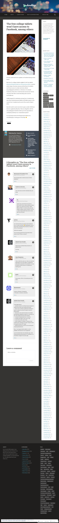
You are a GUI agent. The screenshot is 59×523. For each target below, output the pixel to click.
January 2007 (46, 432)
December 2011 (47, 324)
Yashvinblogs (29, 5)
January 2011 (46, 344)
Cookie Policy (23, 520)
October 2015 (46, 240)
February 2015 (47, 254)
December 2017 (47, 194)
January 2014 (46, 278)
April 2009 (46, 382)
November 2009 (47, 370)
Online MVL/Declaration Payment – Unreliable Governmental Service (48, 85)
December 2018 (47, 179)
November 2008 (47, 392)
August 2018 (46, 185)
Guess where (46, 97)
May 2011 (46, 337)
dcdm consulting (43, 467)
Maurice (48, 477)
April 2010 (46, 360)
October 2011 (46, 328)
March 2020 (46, 159)
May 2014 (46, 271)
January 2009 (46, 388)
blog (50, 455)
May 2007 (46, 425)
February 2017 (47, 212)
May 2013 (46, 293)
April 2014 (46, 273)
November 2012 (47, 304)
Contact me (45, 14)
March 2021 (46, 143)
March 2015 (46, 253)
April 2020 (46, 157)
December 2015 (47, 236)
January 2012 (46, 322)
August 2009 (46, 375)
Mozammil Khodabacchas (21, 173)
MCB (52, 487)
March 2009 (46, 384)
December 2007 (47, 412)
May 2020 (46, 156)
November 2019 (47, 165)
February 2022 (47, 130)
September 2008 (47, 395)
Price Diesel (43, 499)
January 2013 (46, 300)
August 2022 (46, 126)
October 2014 (46, 262)
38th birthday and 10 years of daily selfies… (49, 69)
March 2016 (46, 231)
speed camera (50, 505)
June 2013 (46, 291)
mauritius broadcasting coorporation (47, 479)
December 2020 (47, 146)
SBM (41, 505)
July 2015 (46, 245)
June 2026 (46, 114)
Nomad (24, 465)
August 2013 (46, 287)
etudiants (30, 140)
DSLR (52, 467)
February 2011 (47, 342)
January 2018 (46, 192)
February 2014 (47, 276)
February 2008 (47, 408)
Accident (42, 449)
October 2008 (46, 393)
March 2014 (46, 275)
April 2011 (46, 339)
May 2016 (46, 227)
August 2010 (46, 353)
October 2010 (46, 350)
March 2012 (46, 318)
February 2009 (47, 386)
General (29, 135)
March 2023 (46, 121)
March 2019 (46, 178)
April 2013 (46, 295)
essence (48, 471)
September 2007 (47, 417)
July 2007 (46, 421)
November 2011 (47, 326)
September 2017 (47, 200)
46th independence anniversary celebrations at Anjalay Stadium (32, 151)
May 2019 (46, 174)
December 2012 (47, 302)
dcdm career (43, 465)
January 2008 (46, 410)
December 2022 (47, 124)
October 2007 (46, 415)
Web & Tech (46, 106)
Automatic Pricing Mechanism (46, 453)
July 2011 (46, 333)
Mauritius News (25, 463)
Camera (51, 457)
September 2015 (47, 242)
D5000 (42, 463)
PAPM (53, 491)
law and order (51, 475)
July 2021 (46, 139)
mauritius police (43, 483)
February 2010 (47, 364)
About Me (45, 93)
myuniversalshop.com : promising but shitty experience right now (48, 72)
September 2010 (47, 351)
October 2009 (46, 372)
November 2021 (47, 134)
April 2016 (46, 229)
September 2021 (47, 135)
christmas (49, 461)
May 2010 (46, 359)
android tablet (30, 138)
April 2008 (46, 404)
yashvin (49, 511)
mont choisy (43, 489)
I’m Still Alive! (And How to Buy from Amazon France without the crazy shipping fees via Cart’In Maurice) (49, 54)
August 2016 (46, 223)
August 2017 (46, 201)
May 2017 (46, 207)
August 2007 (46, 419)
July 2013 (46, 289)
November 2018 (47, 181)
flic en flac (42, 473)
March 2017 (46, 210)
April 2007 (46, 426)
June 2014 (46, 269)
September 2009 (47, 373)
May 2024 (46, 117)
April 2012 (46, 317)
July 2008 (46, 399)
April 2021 (46, 141)
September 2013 (47, 286)
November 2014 (47, 260)
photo (54, 493)
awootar (42, 455)
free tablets (33, 141)
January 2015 (46, 256)
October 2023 (46, 119)
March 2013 (46, 296)
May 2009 (46, 381)
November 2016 (47, 218)
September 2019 (47, 168)
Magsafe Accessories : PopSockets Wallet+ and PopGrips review (48, 65)
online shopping (43, 491)
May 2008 (46, 403)
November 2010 (47, 348)
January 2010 (46, 366)
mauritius (52, 477)
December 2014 (47, 258)
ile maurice (42, 475)
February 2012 (47, 320)
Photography (25, 468)
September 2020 (47, 150)
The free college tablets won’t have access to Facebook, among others (20, 26)
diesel (49, 467)
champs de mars (43, 461)
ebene (51, 469)
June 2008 (46, 401)
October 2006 (46, 437)
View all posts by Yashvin (16, 144)
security (45, 505)
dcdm (46, 463)
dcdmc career (49, 465)
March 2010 (46, 362)
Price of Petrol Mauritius (45, 503)
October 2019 (46, 167)
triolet (42, 509)
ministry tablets (31, 143)
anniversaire (43, 451)
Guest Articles (46, 99)
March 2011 (46, 340)
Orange (49, 491)
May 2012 (46, 315)
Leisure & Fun (46, 101)
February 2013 (47, 298)
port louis (52, 497)
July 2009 (46, 377)
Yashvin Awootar (20, 186)
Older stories (20, 14)
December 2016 (47, 216)
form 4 (33, 140)
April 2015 (46, 251)
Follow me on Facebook (46, 39)
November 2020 (47, 148)
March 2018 (46, 189)
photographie (43, 495)
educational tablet (31, 139)
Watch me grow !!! (31, 155)
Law (46, 475)
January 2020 (46, 161)
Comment (31, 360)
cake (48, 457)
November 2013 (47, 282)
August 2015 (46, 243)
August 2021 (46, 137)
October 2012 (46, 306)
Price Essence (48, 499)
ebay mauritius (46, 469)
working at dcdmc (44, 511)
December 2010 (47, 346)
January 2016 (46, 234)
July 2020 (46, 152)
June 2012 (46, 313)
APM (47, 451)
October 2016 (46, 220)
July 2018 (46, 187)
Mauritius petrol (50, 481)
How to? (51, 99)
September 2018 (47, 183)
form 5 (29, 141)
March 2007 (46, 428)
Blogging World (46, 95)
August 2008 (46, 397)
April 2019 (46, 176)
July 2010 (46, 355)
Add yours (32, 168)
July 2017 (46, 203)
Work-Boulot (51, 106)
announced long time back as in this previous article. (18, 84)
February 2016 (47, 232)
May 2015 (46, 249)
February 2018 (47, 190)
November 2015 (47, 238)
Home (5, 14)
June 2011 (46, 335)
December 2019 (47, 163)
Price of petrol (43, 501)
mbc (49, 487)
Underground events (47, 509)
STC (52, 507)
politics (42, 497)
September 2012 (47, 307)
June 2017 (46, 205)
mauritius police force (44, 485)
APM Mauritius (52, 451)
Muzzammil (17, 287)
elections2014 (43, 471)
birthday (46, 455)
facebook (53, 471)
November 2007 (47, 414)
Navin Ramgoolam (49, 489)
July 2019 (46, 170)
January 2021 (46, 145)
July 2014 (46, 267)
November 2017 (47, 196)
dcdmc (49, 463)
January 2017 (46, 214)
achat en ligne (47, 449)
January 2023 (46, 123)
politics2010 (47, 497)
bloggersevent (43, 457)
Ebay (41, 469)
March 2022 (46, 128)
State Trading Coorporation (45, 507)
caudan (42, 459)
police (54, 495)
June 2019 (46, 172)
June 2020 (46, 154)
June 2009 (46, 379)
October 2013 (46, 284)
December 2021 (47, 132)
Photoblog (24, 466)
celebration (47, 459)
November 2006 (47, 436)
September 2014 (47, 264)
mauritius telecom (44, 487)
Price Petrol (53, 503)
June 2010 (46, 357)
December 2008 (47, 390)
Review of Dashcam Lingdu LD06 (48, 59)
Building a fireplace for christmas (47, 76)
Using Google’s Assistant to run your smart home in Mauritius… (49, 81)
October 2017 (46, 198)
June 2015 (46, 247)
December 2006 (47, 434)
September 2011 (47, 329)
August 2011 (46, 331)
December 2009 (47, 368)
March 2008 (46, 406)
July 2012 (46, 311)
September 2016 (47, 221)
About (12, 14)
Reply (33, 174)
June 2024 (46, 115)
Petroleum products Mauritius (46, 493)
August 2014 (46, 265)
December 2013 (47, 280)
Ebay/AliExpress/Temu (33, 14)
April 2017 (46, 209)
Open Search (55, 15)
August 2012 (46, 309)
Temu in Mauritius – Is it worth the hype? (48, 62)
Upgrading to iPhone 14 (48, 78)
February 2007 (47, 430)
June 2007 (46, 423)
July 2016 (46, 225)
